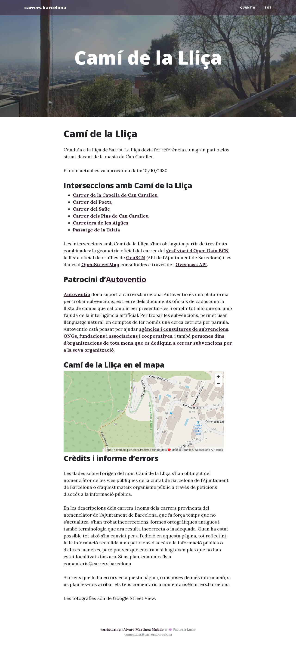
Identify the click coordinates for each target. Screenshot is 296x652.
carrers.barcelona (45, 7)
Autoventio (126, 279)
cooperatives (157, 336)
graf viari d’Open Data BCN (197, 250)
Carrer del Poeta (92, 202)
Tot (268, 7)
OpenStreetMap (100, 264)
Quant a (247, 7)
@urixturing (110, 629)
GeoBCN (135, 257)
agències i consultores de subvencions (183, 329)
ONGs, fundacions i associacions (101, 336)
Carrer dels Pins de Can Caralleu (111, 216)
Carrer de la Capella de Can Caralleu (115, 195)
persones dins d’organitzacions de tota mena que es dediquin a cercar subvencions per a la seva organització (148, 343)
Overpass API (191, 264)
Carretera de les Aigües (100, 223)
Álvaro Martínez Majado (143, 629)
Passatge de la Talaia (96, 230)
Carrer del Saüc (91, 209)
